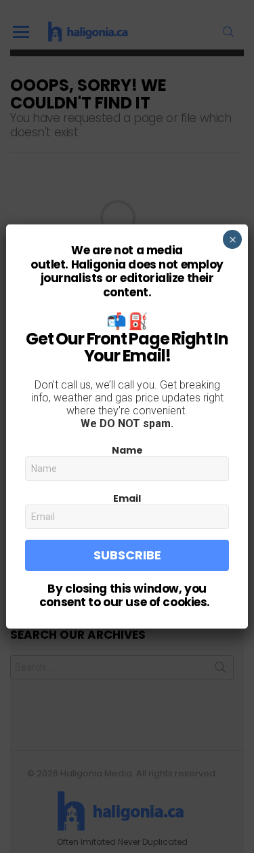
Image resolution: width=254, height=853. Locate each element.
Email (127, 498)
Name (127, 450)
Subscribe (127, 555)
